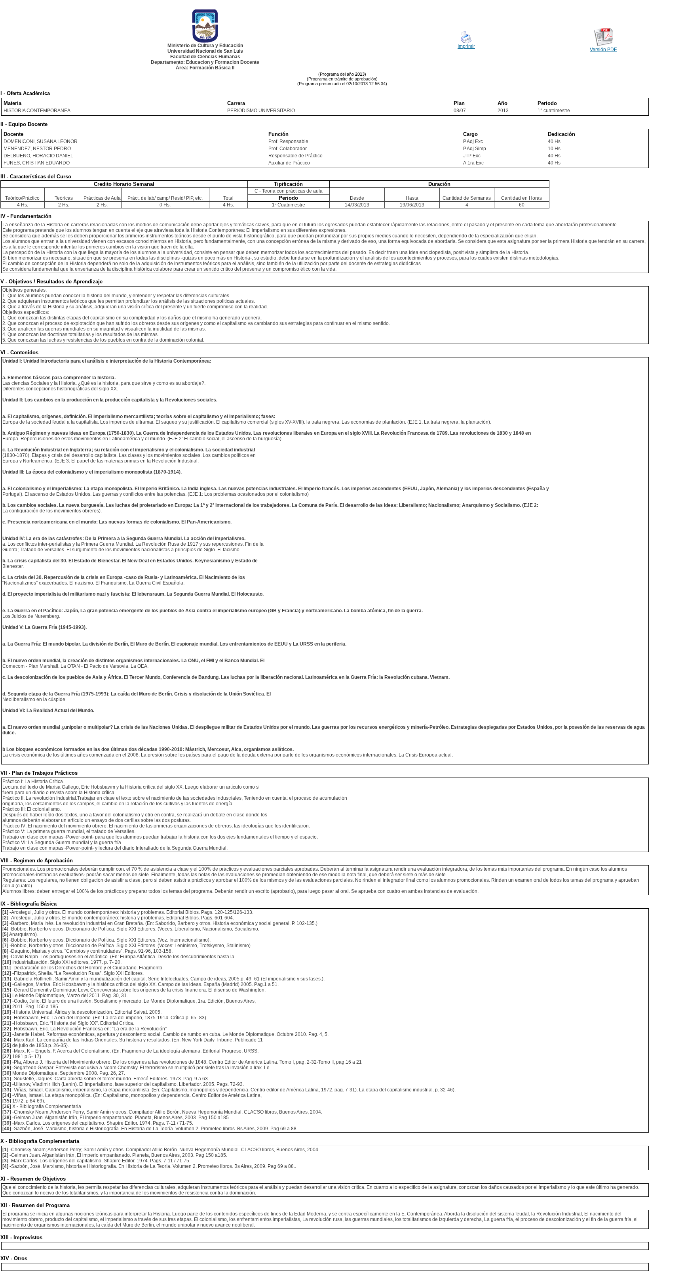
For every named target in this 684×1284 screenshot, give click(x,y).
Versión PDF (603, 49)
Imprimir (466, 46)
